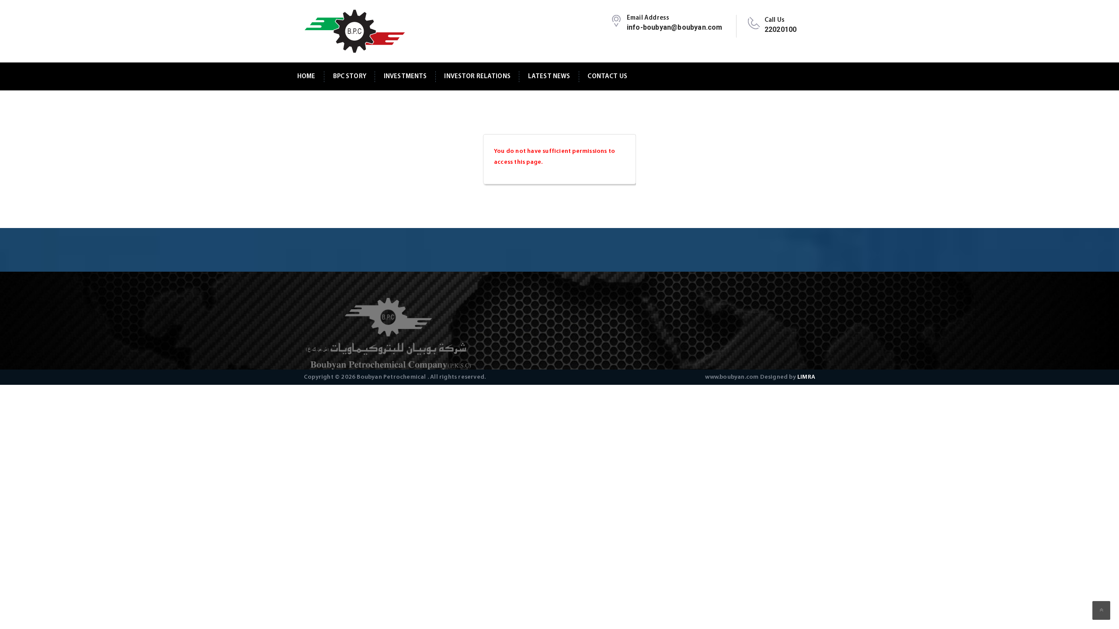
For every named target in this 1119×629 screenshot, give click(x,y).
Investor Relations (477, 76)
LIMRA (806, 377)
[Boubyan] (354, 31)
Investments (405, 76)
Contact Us (607, 76)
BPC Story (349, 76)
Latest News (549, 76)
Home (306, 76)
